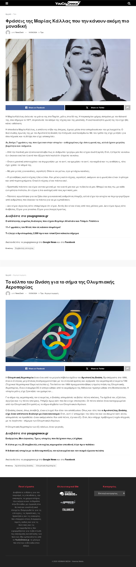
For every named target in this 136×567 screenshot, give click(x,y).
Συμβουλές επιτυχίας (24, 248)
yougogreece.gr (37, 216)
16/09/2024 (33, 32)
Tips (14, 14)
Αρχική (8, 14)
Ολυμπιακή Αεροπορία (46, 465)
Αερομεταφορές (19, 275)
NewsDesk (19, 32)
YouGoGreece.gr (22, 539)
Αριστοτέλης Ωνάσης (24, 465)
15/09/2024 (33, 293)
